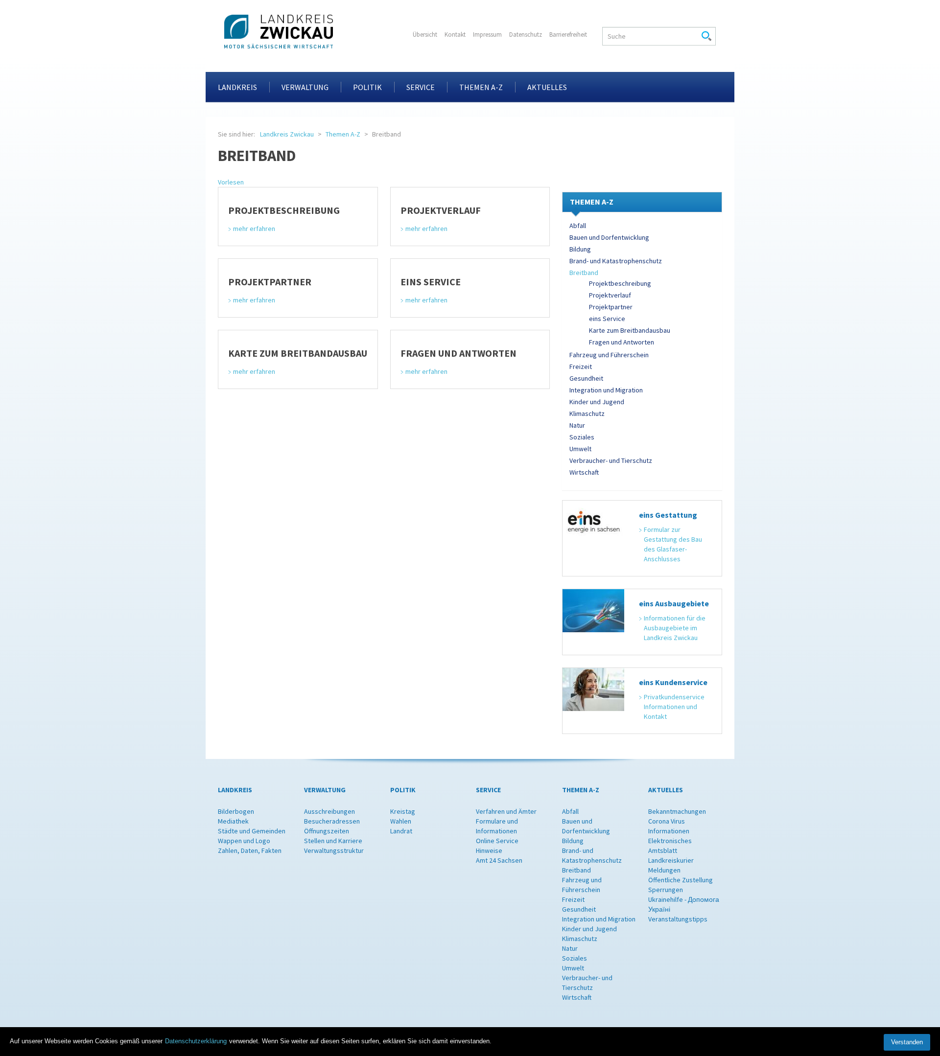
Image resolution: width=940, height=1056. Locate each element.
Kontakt (455, 34)
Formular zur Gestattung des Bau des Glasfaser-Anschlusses (674, 544)
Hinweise (489, 850)
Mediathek (233, 821)
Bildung (580, 249)
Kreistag (402, 811)
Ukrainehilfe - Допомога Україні (683, 904)
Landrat (401, 830)
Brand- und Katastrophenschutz (615, 260)
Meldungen (664, 870)
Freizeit (580, 366)
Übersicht (425, 34)
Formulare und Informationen (497, 826)
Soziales (581, 437)
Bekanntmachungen (677, 811)
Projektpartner (611, 306)
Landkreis (237, 87)
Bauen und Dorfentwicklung (609, 237)
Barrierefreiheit (568, 34)
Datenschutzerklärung (196, 1041)
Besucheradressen (332, 821)
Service (420, 87)
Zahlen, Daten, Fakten (250, 850)
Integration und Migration (606, 390)
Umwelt (580, 448)
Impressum (487, 34)
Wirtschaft (584, 472)
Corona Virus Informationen (668, 826)
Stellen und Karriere (333, 840)
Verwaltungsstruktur (334, 850)
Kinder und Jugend (596, 401)
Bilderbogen (236, 811)
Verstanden (907, 1042)
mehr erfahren (254, 228)
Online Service (497, 840)
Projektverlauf (610, 295)
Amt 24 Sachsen (499, 860)
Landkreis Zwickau (287, 134)
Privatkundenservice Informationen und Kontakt (675, 706)
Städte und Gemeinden (251, 830)
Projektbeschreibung (620, 283)
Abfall (577, 225)
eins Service (607, 318)
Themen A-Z (481, 87)
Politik (367, 87)
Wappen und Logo (244, 840)
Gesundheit (586, 378)
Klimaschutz (587, 413)
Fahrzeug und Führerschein (609, 354)
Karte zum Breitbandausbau (629, 330)
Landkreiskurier (671, 860)
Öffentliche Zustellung (680, 879)
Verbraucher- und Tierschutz (610, 460)
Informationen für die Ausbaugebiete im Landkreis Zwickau (675, 628)
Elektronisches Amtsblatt (670, 845)
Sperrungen (665, 889)
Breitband (583, 272)
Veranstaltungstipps (677, 919)
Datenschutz (525, 34)
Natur (577, 425)
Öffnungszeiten (326, 830)
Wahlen (400, 821)
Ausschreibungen (329, 811)
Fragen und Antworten (621, 342)
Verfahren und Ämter (506, 811)
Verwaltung (305, 87)
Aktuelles (547, 87)
